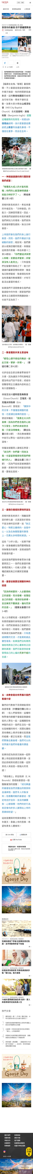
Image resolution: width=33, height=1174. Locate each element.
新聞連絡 (17, 1135)
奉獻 (22, 2)
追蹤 (7, 33)
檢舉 (30, 30)
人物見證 (27, 9)
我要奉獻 (11, 850)
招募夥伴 (7, 1143)
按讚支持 (24, 834)
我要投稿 (7, 1138)
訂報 (18, 2)
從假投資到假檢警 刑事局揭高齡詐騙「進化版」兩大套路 (16, 971)
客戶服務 (17, 1140)
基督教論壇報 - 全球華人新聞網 (5, 2)
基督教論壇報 (16, 9)
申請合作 (7, 1140)
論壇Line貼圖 (7, 1156)
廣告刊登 (17, 1138)
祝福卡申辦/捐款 (19, 1146)
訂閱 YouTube (17, 839)
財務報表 (7, 1146)
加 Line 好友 (9, 834)
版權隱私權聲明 (19, 1143)
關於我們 (7, 1135)
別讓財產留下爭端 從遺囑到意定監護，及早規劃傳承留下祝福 (16, 942)
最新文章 (6, 9)
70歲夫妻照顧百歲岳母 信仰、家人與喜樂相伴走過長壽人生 (16, 1000)
